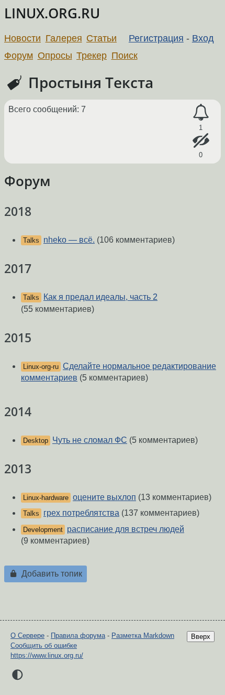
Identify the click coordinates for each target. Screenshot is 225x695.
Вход (203, 38)
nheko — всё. (69, 239)
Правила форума (78, 635)
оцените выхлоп (104, 497)
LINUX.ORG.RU (52, 13)
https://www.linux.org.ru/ (46, 655)
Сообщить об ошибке (43, 645)
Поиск (124, 55)
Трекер (91, 55)
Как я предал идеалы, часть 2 (100, 296)
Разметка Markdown (142, 635)
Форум (18, 55)
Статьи (101, 38)
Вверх (200, 636)
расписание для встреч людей (125, 529)
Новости (22, 38)
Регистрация (156, 38)
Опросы (55, 55)
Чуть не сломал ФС (89, 440)
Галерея (64, 38)
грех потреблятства (81, 512)
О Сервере (27, 635)
